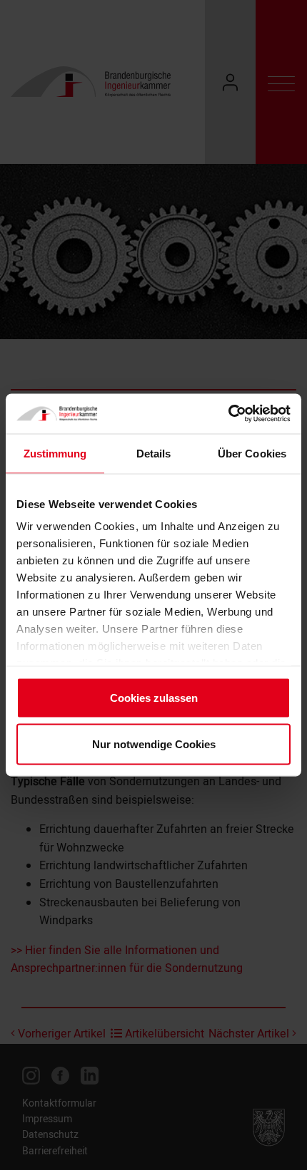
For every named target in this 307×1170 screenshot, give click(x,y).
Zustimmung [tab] (55, 453)
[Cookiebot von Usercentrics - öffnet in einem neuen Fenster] (228, 414)
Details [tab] (153, 453)
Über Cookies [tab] (252, 453)
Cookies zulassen (154, 697)
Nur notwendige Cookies (154, 744)
